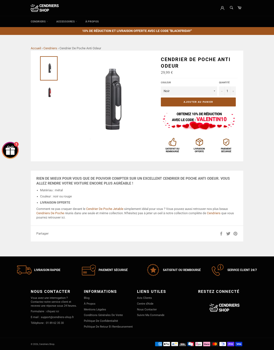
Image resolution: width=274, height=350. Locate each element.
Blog (86, 298)
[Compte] (222, 8)
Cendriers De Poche (50, 213)
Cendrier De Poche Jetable (104, 209)
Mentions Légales (95, 309)
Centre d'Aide (145, 303)
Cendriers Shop (46, 344)
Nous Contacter (147, 309)
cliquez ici (52, 311)
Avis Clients (144, 298)
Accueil (36, 48)
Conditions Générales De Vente (103, 315)
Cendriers (38, 21)
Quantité (224, 82)
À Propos (92, 21)
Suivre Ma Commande (150, 315)
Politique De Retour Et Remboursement (108, 326)
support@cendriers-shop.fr (57, 317)
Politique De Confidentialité (101, 321)
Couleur (166, 82)
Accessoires (65, 21)
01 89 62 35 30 (55, 323)
